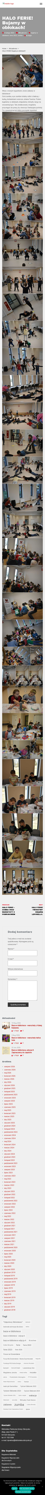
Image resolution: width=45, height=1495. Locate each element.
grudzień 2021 (9, 1226)
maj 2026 (7, 1073)
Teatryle (26, 1382)
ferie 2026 (18, 1350)
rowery (19, 1381)
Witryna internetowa (15, 969)
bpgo (30, 35)
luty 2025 (7, 1120)
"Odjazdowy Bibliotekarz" (13, 1322)
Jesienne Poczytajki (29, 1363)
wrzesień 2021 (10, 1235)
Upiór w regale (22, 1395)
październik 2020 (10, 1247)
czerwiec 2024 (10, 1138)
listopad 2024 (9, 1129)
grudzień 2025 (9, 1088)
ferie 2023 (13, 35)
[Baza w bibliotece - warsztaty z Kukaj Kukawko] (6, 1026)
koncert (6, 1368)
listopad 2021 (9, 1229)
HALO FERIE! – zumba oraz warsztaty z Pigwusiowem (8, 911)
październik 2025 (10, 1095)
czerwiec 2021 (10, 1241)
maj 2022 (7, 1216)
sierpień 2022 (9, 1207)
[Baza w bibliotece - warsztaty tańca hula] (6, 1038)
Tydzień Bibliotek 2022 (28, 1386)
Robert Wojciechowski (9, 1381)
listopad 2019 (9, 1276)
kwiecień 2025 (9, 1113)
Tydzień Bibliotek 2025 (32, 1391)
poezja (5, 1377)
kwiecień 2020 (9, 1260)
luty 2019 (7, 1304)
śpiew (28, 1409)
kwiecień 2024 (9, 1145)
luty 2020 (7, 1266)
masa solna (23, 1372)
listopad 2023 (9, 1160)
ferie (18, 1345)
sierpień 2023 (9, 1170)
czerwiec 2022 (10, 1213)
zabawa (7, 1404)
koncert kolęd (15, 1368)
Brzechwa (32, 1340)
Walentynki (6, 1400)
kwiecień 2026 (9, 1076)
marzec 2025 (9, 1116)
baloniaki (27, 1322)
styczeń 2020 (9, 1269)
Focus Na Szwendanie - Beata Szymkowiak (18, 1359)
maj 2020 (7, 1257)
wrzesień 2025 (10, 1098)
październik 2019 (10, 1279)
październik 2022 (10, 1201)
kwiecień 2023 (9, 1182)
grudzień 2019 (9, 1272)
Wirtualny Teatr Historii (27, 1400)
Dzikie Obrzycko (8, 1345)
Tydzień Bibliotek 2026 (9, 1395)
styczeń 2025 (9, 1123)
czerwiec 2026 (10, 1070)
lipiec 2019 (8, 1288)
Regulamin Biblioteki (9, 1455)
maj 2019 (7, 1294)
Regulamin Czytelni (8, 1464)
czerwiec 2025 (10, 1107)
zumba (20, 35)
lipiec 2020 (8, 1254)
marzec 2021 (9, 1244)
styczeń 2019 (9, 1307)
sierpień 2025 (9, 1101)
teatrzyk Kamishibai (10, 1386)
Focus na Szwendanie (11, 1354)
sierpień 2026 (9, 1067)
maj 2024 (7, 1141)
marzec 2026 (9, 1079)
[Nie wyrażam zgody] (42, 1486)
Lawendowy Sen (29, 1368)
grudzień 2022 (9, 1194)
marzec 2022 (9, 1219)
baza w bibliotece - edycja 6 (14, 1336)
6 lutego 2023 (9, 33)
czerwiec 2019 (10, 1291)
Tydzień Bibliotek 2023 (12, 1391)
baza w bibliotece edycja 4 (14, 1340)
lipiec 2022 (8, 1210)
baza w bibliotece (12, 1331)
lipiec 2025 (8, 1104)
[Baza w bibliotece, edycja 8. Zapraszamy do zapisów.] (6, 1050)
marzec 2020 (9, 1263)
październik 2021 (10, 1232)
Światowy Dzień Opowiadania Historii (13, 1409)
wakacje (33, 1395)
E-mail (11, 959)
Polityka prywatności (23, 1492)
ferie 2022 (27, 1345)
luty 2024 (7, 1151)
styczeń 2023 (9, 1191)
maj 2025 (7, 1110)
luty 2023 (7, 1188)
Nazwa (11, 949)
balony (27, 1326)
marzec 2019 (9, 1300)
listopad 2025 (9, 1092)
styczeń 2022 (9, 1223)
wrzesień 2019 (10, 1282)
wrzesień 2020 (10, 1251)
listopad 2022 (9, 1198)
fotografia (38, 1358)
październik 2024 (10, 1132)
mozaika (33, 1372)
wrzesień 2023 (10, 1166)
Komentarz (12, 979)
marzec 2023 (9, 1185)
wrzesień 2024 (10, 1135)
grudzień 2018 (9, 1310)
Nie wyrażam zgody (27, 1488)
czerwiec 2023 (10, 1176)
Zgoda (14, 1488)
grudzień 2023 (9, 1157)
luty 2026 (7, 1082)
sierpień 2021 (9, 1238)
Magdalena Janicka (10, 1372)
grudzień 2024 (9, 1126)
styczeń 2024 (9, 1154)
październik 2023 (10, 1163)
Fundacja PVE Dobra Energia (12, 1363)
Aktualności (22, 33)
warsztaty (14, 1400)
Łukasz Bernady (31, 1404)
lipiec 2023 (8, 1173)
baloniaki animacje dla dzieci (13, 1327)
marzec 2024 (9, 1148)
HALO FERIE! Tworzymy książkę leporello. (37, 911)
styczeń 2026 (9, 1085)
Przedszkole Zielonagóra (17, 1377)
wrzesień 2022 (10, 1204)
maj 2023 (7, 1179)
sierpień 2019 (9, 1285)
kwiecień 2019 (9, 1297)
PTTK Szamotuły (32, 1377)
